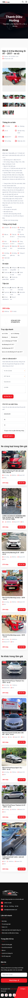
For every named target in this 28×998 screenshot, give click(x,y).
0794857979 (15, 322)
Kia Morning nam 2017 (8, 348)
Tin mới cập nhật (6, 924)
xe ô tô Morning (15, 333)
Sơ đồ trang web (6, 956)
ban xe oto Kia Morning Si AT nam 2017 (12, 352)
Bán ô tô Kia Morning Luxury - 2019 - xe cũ (13, 598)
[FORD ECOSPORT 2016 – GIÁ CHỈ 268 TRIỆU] (14, 839)
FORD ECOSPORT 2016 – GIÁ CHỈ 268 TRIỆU (13, 857)
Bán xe (3, 950)
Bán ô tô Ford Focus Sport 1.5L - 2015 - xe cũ (12, 768)
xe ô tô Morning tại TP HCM (9, 341)
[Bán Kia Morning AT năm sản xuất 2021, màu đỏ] (14, 460)
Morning (15, 26)
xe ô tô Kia (5, 333)
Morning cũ (5, 337)
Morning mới (14, 337)
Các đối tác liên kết (7, 947)
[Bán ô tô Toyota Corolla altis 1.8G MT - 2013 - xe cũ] (14, 714)
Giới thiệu (4, 921)
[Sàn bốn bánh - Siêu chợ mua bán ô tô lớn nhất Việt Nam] (6, 2)
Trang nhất (6, 24)
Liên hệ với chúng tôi (7, 953)
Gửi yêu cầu (7, 396)
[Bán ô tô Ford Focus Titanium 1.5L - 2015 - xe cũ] (14, 670)
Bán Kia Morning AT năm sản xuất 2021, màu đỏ (13, 471)
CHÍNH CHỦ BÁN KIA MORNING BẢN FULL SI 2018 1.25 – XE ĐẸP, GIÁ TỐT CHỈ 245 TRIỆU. (13, 517)
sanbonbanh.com (15, 989)
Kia (24, 24)
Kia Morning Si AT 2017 (8, 344)
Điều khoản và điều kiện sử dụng (10, 933)
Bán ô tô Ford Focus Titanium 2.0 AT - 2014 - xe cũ (13, 806)
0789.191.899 (7, 903)
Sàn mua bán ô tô (16, 24)
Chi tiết (22, 482)
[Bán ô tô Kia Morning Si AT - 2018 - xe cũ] (14, 541)
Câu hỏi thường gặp (7, 944)
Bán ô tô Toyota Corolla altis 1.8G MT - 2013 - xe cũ (13, 733)
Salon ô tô (4, 927)
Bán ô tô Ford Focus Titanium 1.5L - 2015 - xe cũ (13, 681)
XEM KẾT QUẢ (8, 436)
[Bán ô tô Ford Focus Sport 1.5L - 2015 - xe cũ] (14, 757)
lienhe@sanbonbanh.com (10, 909)
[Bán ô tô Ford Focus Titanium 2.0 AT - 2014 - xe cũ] (14, 794)
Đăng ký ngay (13, 980)
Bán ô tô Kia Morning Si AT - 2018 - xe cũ (13, 553)
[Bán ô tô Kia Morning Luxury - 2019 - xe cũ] (12, 583)
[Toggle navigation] (26, 2)
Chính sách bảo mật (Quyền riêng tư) (11, 930)
